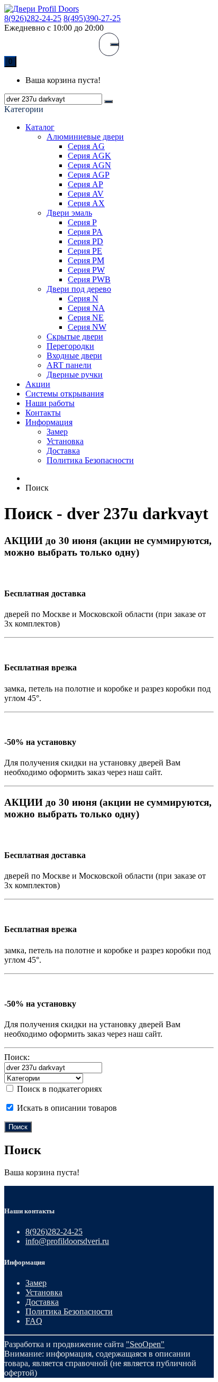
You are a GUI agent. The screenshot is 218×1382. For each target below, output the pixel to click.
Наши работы (50, 403)
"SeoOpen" (145, 1344)
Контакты (43, 412)
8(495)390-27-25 (92, 18)
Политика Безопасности (90, 460)
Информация (48, 422)
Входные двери (74, 355)
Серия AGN (89, 165)
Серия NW (87, 327)
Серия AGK (89, 155)
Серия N (83, 298)
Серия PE (85, 250)
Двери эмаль (69, 212)
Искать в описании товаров (66, 1107)
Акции (37, 384)
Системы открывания (64, 393)
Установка (65, 441)
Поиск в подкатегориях (58, 1088)
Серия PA (85, 231)
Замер (57, 431)
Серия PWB (89, 279)
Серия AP (85, 184)
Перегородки (70, 346)
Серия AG (86, 146)
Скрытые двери (75, 336)
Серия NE (86, 317)
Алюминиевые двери (85, 136)
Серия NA (86, 307)
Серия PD (85, 241)
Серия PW (86, 269)
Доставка (63, 450)
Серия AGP (89, 174)
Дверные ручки (75, 374)
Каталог (39, 127)
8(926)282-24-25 (32, 18)
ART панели (69, 365)
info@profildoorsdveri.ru (67, 1241)
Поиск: (17, 1057)
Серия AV (86, 193)
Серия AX (86, 203)
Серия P (82, 222)
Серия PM (86, 260)
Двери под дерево (79, 288)
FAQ (33, 1320)
